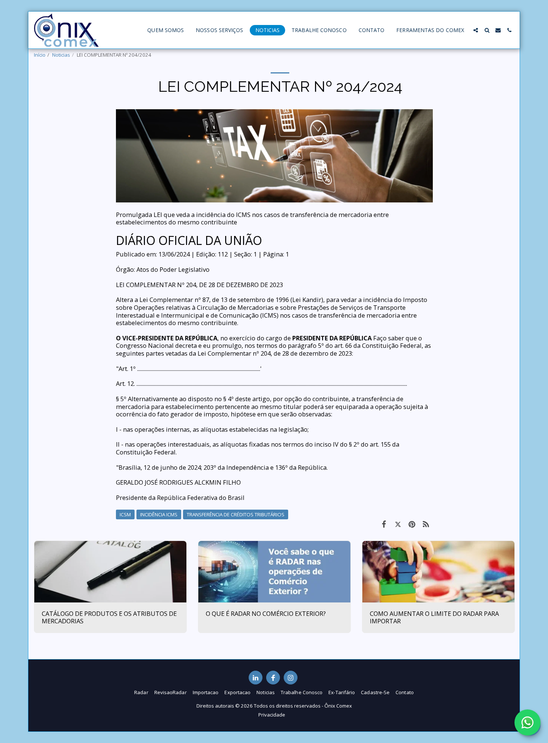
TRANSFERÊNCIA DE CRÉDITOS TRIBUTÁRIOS (235, 514)
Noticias (61, 54)
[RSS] (426, 524)
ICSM (125, 514)
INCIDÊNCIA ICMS (158, 514)
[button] (475, 30)
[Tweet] (398, 524)
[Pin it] (412, 524)
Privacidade (271, 714)
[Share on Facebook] (384, 524)
